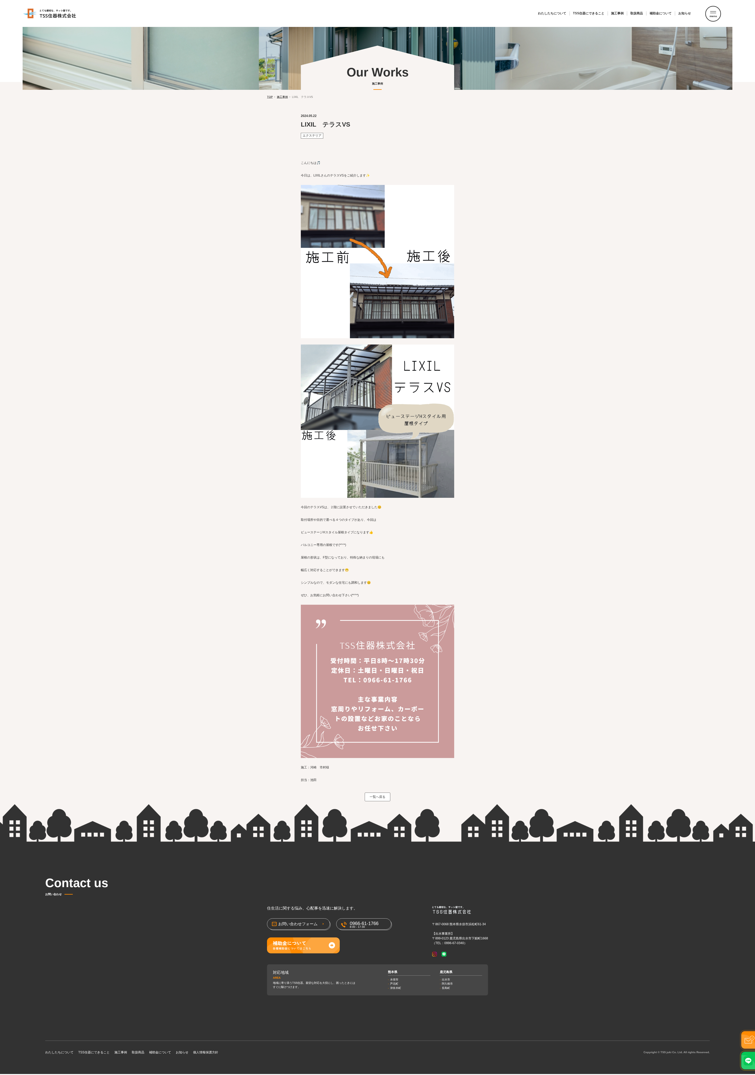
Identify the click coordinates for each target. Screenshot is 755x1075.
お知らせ (684, 13)
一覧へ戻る (377, 796)
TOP (270, 96)
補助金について (661, 13)
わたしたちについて (552, 13)
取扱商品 (636, 13)
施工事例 (617, 13)
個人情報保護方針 (205, 1052)
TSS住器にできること (588, 13)
